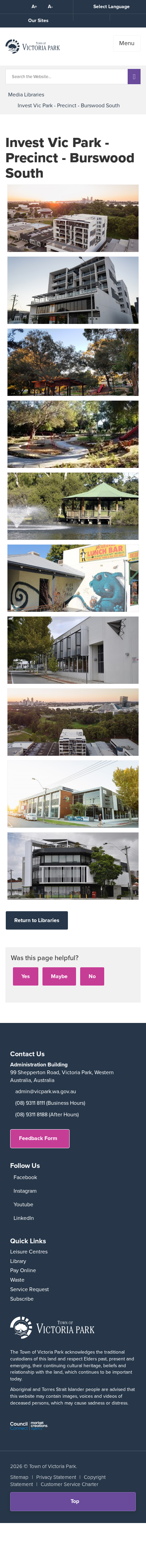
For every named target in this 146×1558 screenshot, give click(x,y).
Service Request (29, 1289)
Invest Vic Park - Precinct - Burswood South (69, 105)
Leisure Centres (29, 1251)
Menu (126, 43)
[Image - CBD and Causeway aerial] (73, 722)
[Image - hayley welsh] (73, 578)
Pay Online (23, 1270)
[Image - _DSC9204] (73, 866)
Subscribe (22, 1299)
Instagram (25, 1191)
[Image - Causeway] (73, 794)
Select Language (111, 6)
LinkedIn (24, 1218)
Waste (17, 1280)
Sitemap (19, 1477)
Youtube (23, 1204)
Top (77, 1504)
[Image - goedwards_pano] (73, 434)
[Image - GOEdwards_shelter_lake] (73, 506)
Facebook (25, 1177)
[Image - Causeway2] (73, 290)
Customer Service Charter (69, 1484)
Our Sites (38, 20)
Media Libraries (26, 94)
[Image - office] (73, 650)
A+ (34, 6)
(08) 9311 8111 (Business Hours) (50, 1103)
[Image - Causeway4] (73, 218)
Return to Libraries (36, 920)
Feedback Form (38, 1138)
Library (18, 1261)
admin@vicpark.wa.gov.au (45, 1091)
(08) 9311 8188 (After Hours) (47, 1114)
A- (50, 6)
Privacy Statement (56, 1477)
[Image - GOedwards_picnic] (73, 362)
